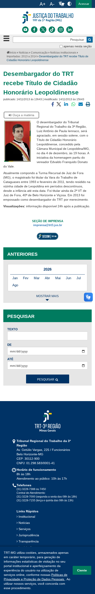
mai (58, 278)
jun (68, 278)
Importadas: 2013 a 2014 (22, 56)
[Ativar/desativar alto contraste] (69, 3)
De (9, 344)
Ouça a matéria (23, 115)
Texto (12, 329)
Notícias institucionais (63, 52)
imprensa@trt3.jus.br (47, 225)
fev (25, 278)
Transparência (29, 541)
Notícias (23, 52)
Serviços (24, 529)
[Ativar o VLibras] (61, 4)
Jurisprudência (29, 535)
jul (78, 278)
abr (47, 278)
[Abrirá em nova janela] (25, 29)
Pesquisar (45, 379)
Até (10, 359)
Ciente (82, 570)
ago (15, 285)
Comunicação (39, 52)
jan (15, 278)
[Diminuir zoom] (52, 4)
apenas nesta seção (77, 46)
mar (37, 278)
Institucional (27, 516)
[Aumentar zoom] (42, 4)
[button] (84, 4)
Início (13, 52)
